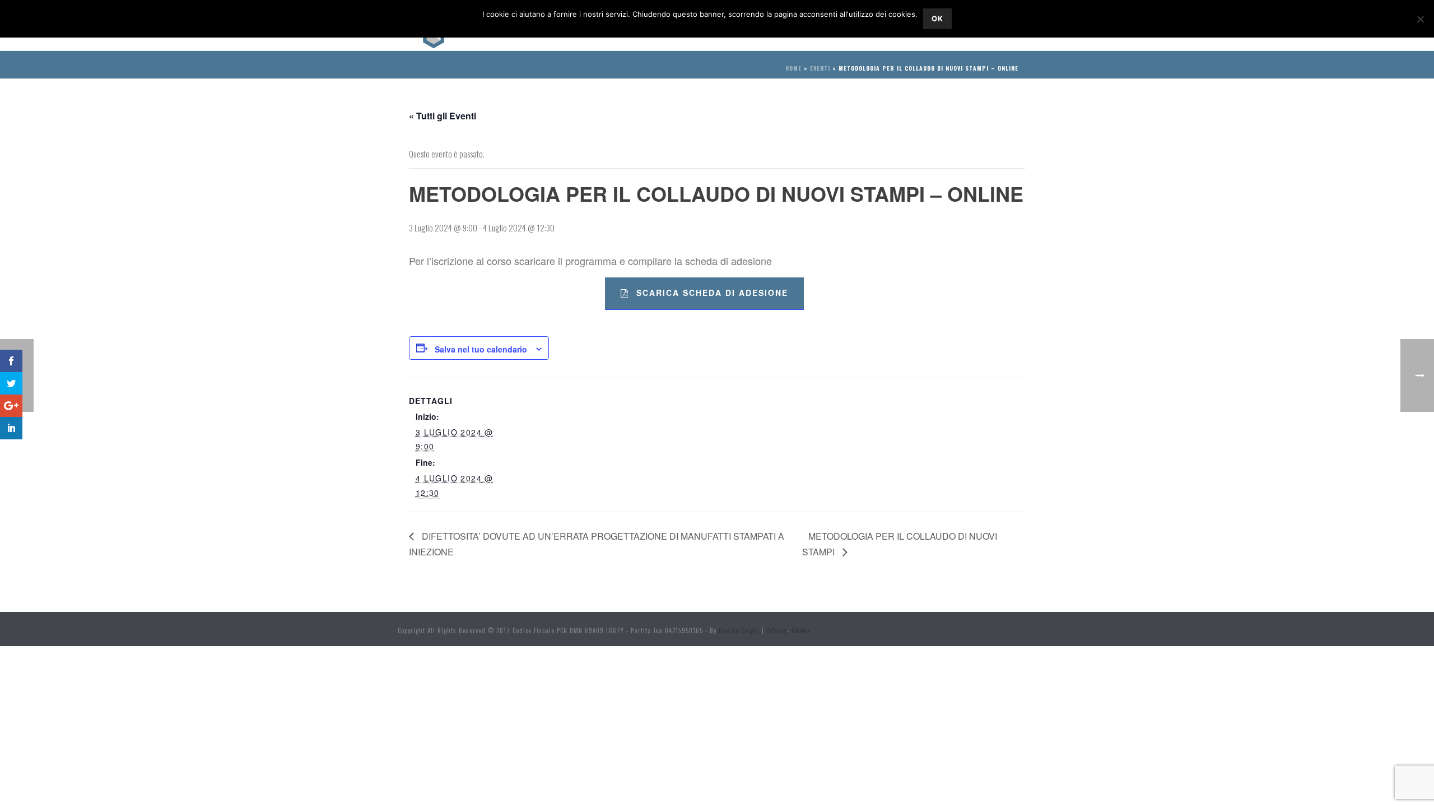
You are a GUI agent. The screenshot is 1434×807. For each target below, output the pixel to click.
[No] (1420, 19)
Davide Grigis (739, 630)
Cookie (801, 630)
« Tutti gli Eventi (442, 115)
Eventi (820, 68)
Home (793, 68)
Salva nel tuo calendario (481, 349)
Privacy (776, 630)
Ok (937, 18)
